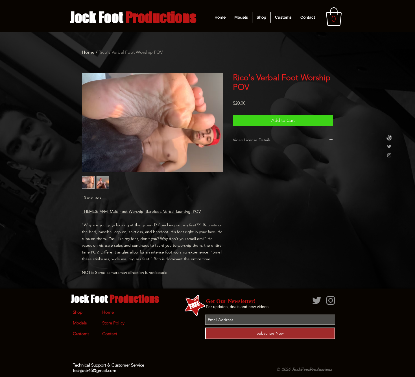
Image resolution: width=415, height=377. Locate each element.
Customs (81, 333)
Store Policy (113, 323)
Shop (77, 312)
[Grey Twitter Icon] (389, 146)
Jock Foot (115, 299)
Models (80, 323)
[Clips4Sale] (389, 137)
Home (88, 52)
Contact (109, 333)
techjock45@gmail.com (94, 370)
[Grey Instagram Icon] (389, 155)
